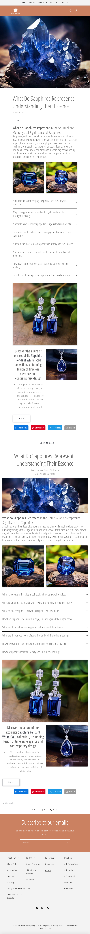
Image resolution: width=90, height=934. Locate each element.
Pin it (55, 810)
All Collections (71, 864)
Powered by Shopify (29, 926)
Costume (30, 879)
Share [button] (17, 120)
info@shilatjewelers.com (18, 888)
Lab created (69, 876)
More (21, 418)
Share (46, 810)
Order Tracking (33, 864)
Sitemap (10, 882)
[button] (6, 11)
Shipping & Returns (31, 872)
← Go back (7, 803)
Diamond (68, 882)
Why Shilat (12, 870)
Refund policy (45, 926)
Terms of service (72, 926)
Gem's (48, 870)
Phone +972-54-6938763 (14, 896)
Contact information (46, 928)
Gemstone (68, 888)
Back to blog (47, 443)
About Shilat (12, 864)
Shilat (20, 926)
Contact (10, 876)
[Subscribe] (67, 842)
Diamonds (49, 864)
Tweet (36, 810)
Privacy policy (58, 926)
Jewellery (68, 858)
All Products (70, 870)
